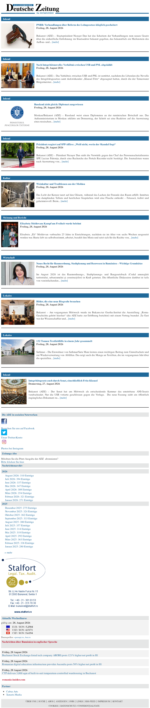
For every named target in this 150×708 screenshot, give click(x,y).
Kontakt (117, 701)
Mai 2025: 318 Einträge (17, 532)
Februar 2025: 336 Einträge (19, 542)
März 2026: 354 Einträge (18, 493)
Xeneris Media (14, 694)
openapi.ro (19, 637)
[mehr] (55, 42)
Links (80, 701)
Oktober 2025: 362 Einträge (20, 514)
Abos (51, 701)
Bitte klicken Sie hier (12, 462)
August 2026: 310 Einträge (19, 475)
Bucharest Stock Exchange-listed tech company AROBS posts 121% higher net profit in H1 (50, 655)
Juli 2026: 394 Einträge (17, 479)
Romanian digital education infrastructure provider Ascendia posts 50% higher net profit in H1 (52, 664)
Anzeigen (61, 701)
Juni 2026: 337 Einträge (18, 482)
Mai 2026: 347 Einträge (17, 486)
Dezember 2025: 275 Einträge (21, 507)
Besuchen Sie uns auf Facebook (18, 428)
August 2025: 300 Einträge (19, 521)
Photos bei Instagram (12, 448)
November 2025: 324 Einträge (21, 511)
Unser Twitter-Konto (11, 437)
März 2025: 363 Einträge (18, 539)
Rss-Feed (90, 701)
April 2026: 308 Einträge (18, 489)
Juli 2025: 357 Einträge (17, 525)
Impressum (104, 701)
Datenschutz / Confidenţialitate (80, 705)
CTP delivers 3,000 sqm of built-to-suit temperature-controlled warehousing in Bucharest (49, 673)
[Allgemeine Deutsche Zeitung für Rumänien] (28, 7)
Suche (42, 701)
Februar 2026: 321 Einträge (19, 496)
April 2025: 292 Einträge (18, 535)
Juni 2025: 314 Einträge (18, 528)
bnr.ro (28, 637)
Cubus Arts (12, 691)
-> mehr (8, 552)
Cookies (53, 705)
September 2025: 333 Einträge (21, 518)
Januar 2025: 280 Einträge (19, 546)
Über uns (31, 701)
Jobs (71, 701)
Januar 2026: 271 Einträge (19, 500)
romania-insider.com (13, 679)
